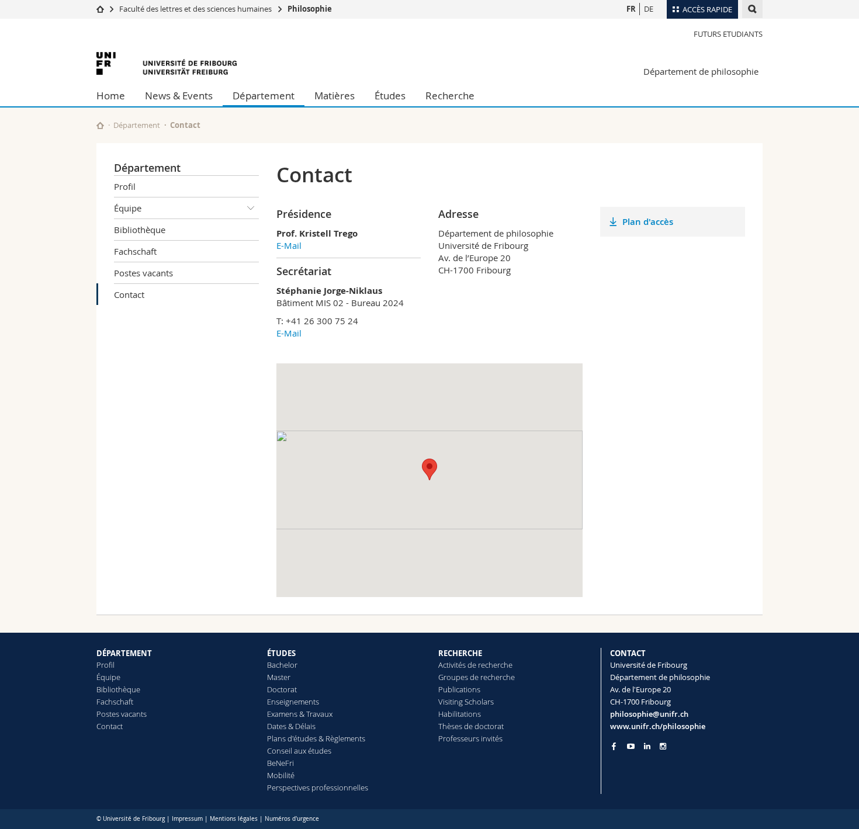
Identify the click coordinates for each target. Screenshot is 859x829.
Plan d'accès (647, 222)
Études (390, 95)
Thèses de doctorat (471, 726)
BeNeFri (280, 763)
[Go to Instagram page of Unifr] (663, 746)
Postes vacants (143, 273)
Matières (334, 95)
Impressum (187, 819)
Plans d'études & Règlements (316, 738)
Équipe (127, 208)
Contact (129, 294)
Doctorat (282, 689)
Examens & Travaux (299, 714)
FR (631, 9)
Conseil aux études (299, 750)
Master (278, 677)
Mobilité (281, 775)
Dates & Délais (291, 726)
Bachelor (282, 665)
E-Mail (289, 245)
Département (264, 95)
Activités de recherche (475, 665)
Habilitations (459, 714)
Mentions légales (234, 819)
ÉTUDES (281, 653)
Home (110, 95)
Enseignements (293, 701)
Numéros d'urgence (292, 819)
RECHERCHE (460, 653)
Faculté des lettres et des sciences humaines (196, 9)
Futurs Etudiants (728, 34)
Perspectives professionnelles (317, 787)
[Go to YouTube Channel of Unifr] (631, 746)
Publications (459, 689)
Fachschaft (135, 251)
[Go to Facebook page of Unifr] (614, 746)
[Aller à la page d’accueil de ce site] (100, 125)
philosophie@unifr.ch (649, 714)
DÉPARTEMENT (124, 653)
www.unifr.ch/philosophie (657, 726)
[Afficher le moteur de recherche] (752, 9)
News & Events (179, 95)
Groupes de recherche (476, 677)
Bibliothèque (139, 229)
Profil (125, 186)
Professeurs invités (470, 738)
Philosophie (310, 9)
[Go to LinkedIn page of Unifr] (647, 746)
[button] (429, 469)
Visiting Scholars (466, 701)
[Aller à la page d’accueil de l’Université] (166, 63)
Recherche (449, 95)
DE (648, 9)
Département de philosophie (700, 71)
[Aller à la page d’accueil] (100, 9)
